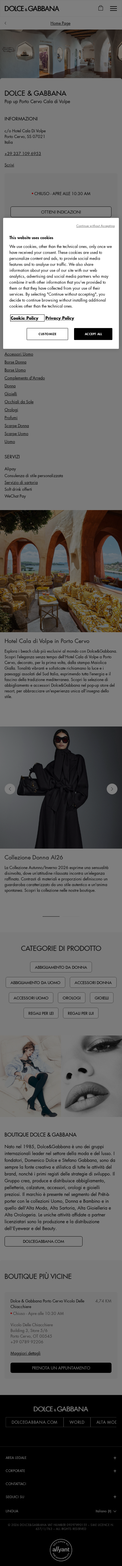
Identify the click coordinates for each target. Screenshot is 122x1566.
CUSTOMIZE (47, 333)
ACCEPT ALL (93, 333)
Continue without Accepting (95, 226)
